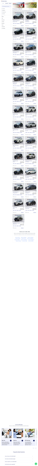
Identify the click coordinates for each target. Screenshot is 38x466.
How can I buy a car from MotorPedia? (10, 456)
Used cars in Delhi (17, 237)
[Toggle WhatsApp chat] (36, 464)
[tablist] (6, 3)
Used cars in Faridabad (30, 237)
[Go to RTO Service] (34, 440)
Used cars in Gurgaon (23, 237)
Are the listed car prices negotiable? (10, 464)
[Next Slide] (36, 448)
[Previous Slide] (33, 448)
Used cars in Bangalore (31, 239)
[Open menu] (36, 1)
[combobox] (33, 1)
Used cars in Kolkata (17, 239)
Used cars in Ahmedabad (24, 239)
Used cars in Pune (23, 238)
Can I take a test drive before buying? (10, 458)
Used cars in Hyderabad (30, 238)
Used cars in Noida (18, 238)
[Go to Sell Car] (22, 440)
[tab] (3, 3)
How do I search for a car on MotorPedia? (10, 461)
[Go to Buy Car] (11, 440)
